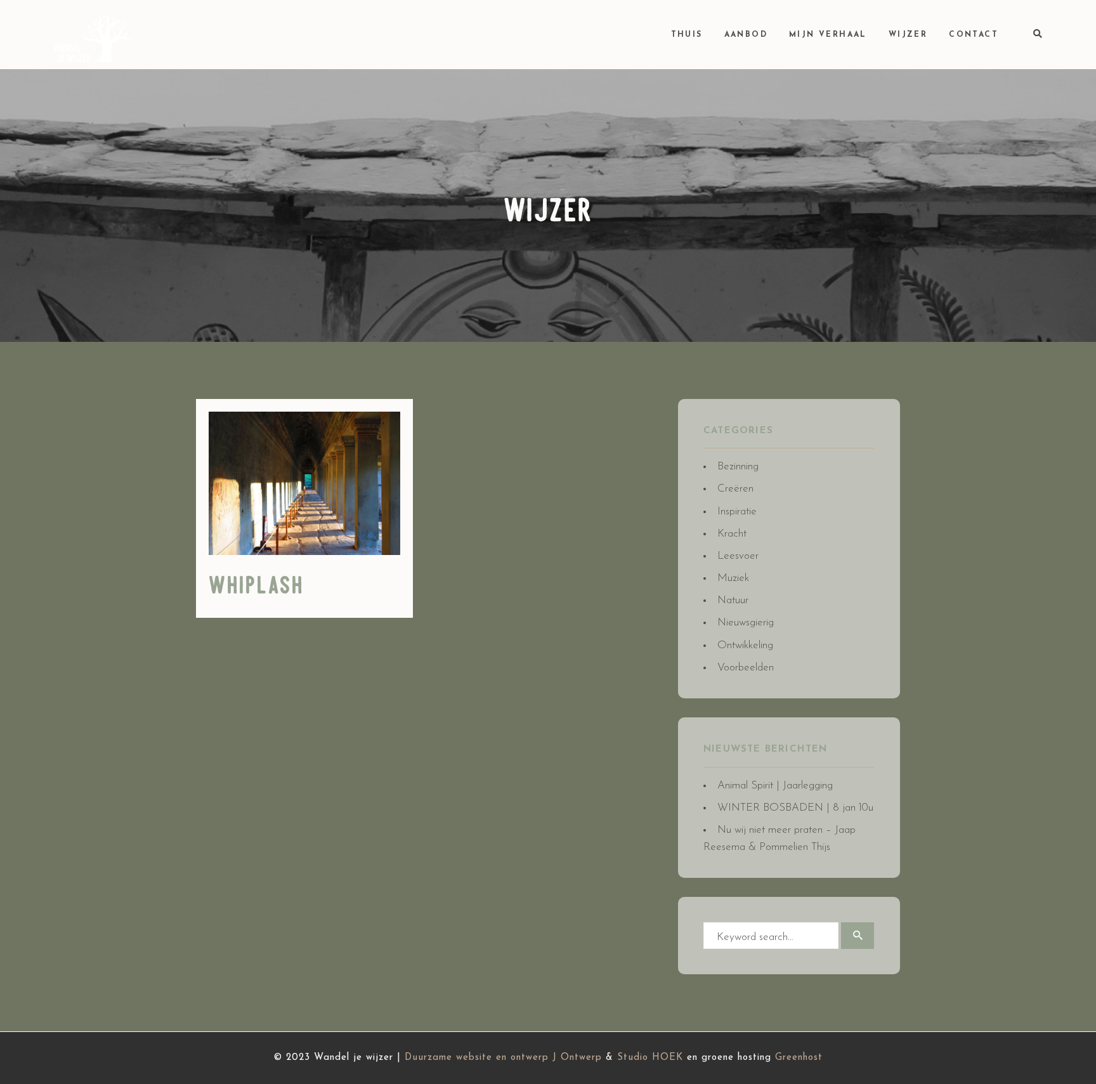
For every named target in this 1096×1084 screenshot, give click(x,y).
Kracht (732, 533)
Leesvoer (738, 556)
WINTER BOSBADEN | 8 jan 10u (795, 807)
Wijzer (908, 35)
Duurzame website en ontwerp (477, 1057)
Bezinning (738, 466)
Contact (973, 35)
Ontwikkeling (745, 645)
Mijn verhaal (828, 35)
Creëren (735, 488)
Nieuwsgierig (745, 622)
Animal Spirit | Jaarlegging (775, 785)
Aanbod (745, 35)
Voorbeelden (745, 667)
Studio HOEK (650, 1057)
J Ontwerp (577, 1057)
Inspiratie (737, 511)
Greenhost (799, 1057)
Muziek (733, 578)
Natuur (732, 600)
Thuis (687, 35)
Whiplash (256, 586)
